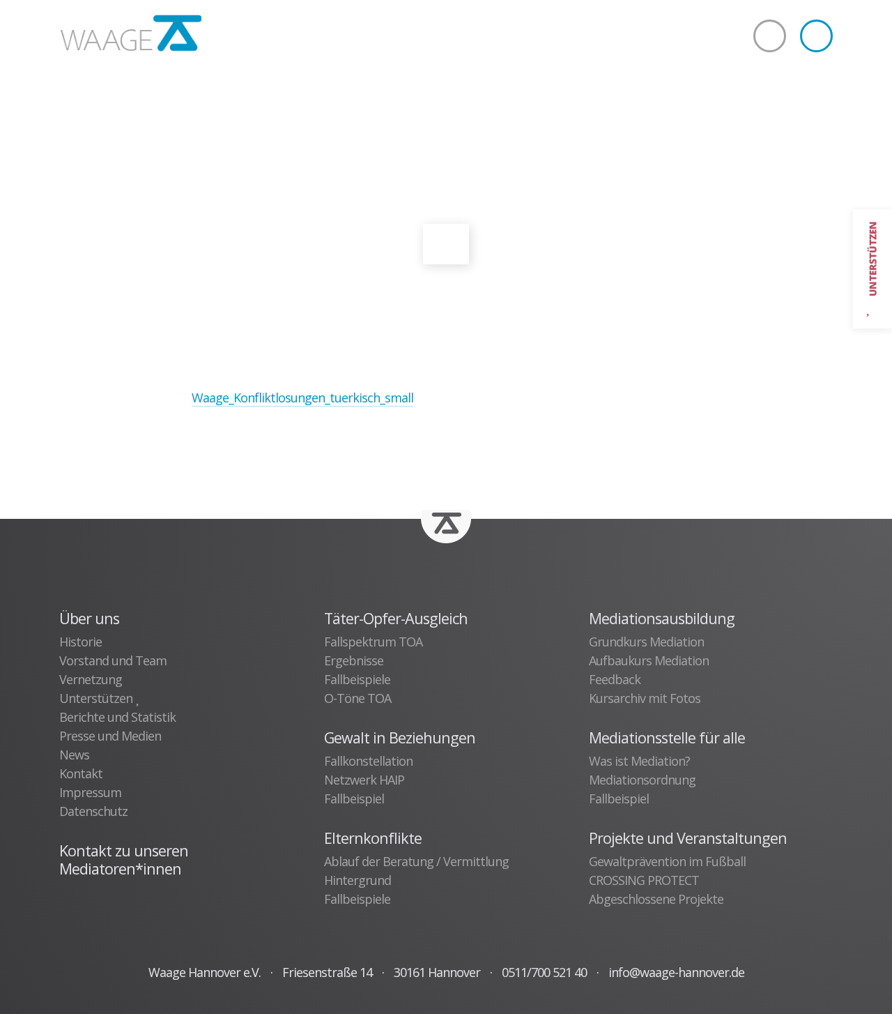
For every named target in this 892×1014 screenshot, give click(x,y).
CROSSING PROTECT (644, 880)
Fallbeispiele (357, 679)
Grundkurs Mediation (646, 641)
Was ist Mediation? (639, 760)
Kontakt (80, 773)
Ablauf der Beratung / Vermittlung (416, 861)
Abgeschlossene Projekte (656, 899)
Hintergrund (357, 880)
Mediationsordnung (642, 779)
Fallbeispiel (354, 798)
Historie (80, 641)
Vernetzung (90, 679)
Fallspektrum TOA (373, 641)
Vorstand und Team (113, 660)
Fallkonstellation (368, 760)
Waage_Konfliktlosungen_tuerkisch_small (302, 397)
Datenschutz (93, 811)
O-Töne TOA (357, 698)
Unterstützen (97, 698)
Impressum (90, 792)
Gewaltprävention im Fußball (667, 861)
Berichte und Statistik (117, 717)
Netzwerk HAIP (364, 779)
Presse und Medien (110, 735)
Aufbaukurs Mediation (649, 660)
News (74, 754)
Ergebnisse (353, 660)
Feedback (614, 679)
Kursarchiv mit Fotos (644, 698)
